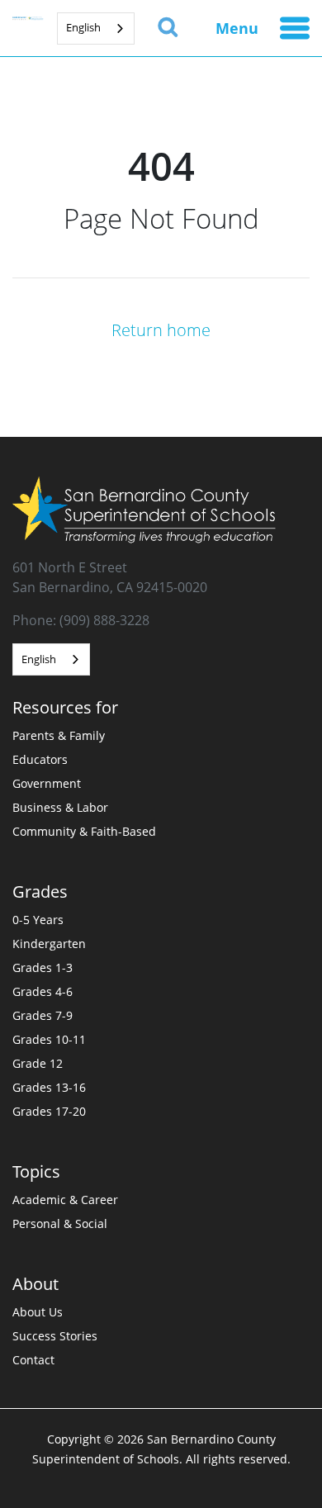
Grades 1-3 (42, 967)
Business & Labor (60, 807)
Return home (161, 329)
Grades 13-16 (49, 1087)
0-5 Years (38, 919)
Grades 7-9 (42, 1015)
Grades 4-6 (42, 991)
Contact (33, 1360)
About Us (37, 1312)
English (83, 27)
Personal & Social (59, 1223)
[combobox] (96, 28)
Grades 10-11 (49, 1039)
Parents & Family (58, 735)
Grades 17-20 (49, 1111)
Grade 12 (37, 1063)
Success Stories (54, 1336)
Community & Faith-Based (84, 831)
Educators (40, 759)
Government (46, 783)
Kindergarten (49, 943)
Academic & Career (65, 1199)
